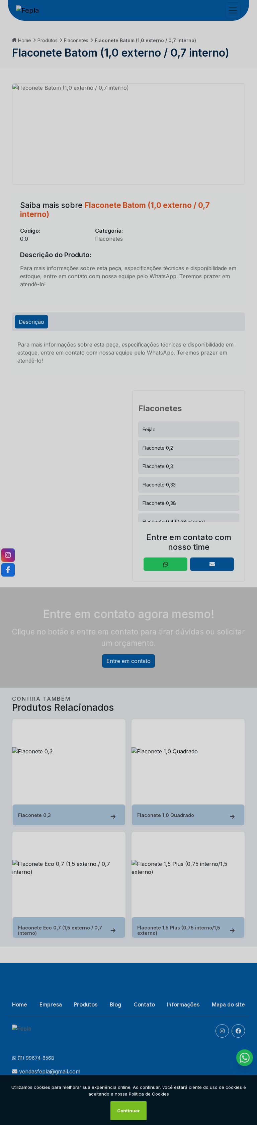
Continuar (128, 1110)
